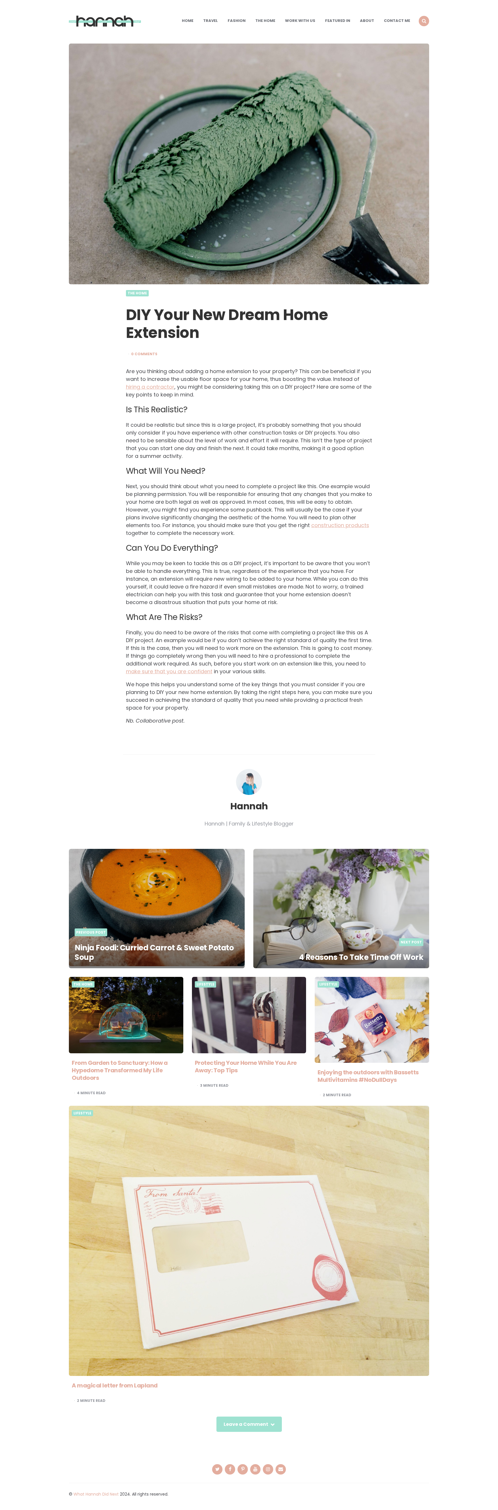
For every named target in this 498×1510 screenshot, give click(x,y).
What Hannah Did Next (96, 1494)
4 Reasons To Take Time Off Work (361, 957)
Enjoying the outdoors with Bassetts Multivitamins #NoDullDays (368, 1076)
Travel (210, 20)
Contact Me (397, 20)
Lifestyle (205, 984)
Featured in (337, 20)
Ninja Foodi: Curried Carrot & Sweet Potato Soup (154, 953)
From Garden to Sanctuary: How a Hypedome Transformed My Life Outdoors (120, 1070)
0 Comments (144, 354)
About (367, 20)
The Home (265, 20)
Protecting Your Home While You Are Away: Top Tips (246, 1066)
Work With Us (300, 20)
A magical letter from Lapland (115, 1385)
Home (187, 20)
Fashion (237, 20)
